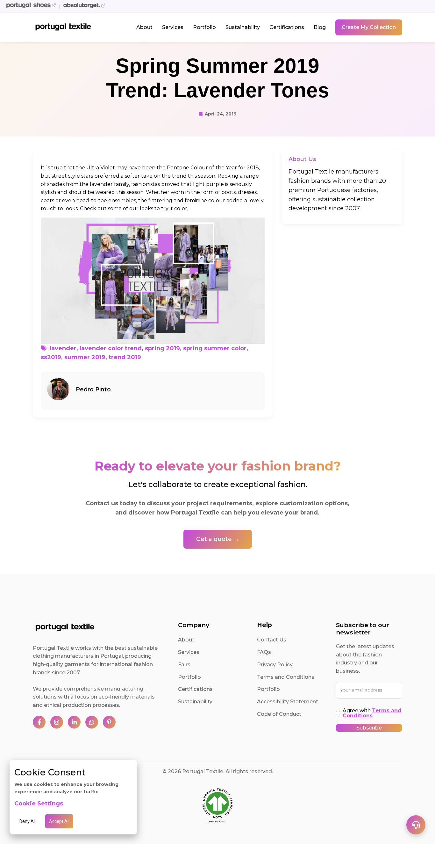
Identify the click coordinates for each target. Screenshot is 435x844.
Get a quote (241, 448)
